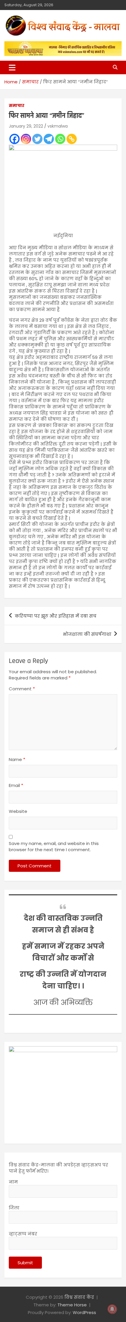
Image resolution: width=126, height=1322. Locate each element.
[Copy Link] (72, 139)
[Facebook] (14, 139)
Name (17, 759)
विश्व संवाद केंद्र (79, 1297)
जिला (14, 1208)
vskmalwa (57, 126)
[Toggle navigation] (12, 67)
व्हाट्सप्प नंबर (23, 1234)
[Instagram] (26, 139)
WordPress (84, 1312)
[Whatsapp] (60, 139)
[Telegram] (49, 139)
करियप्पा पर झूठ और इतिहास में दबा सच (55, 616)
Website (18, 811)
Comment (22, 689)
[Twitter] (37, 139)
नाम (13, 1182)
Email (16, 785)
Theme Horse (72, 1305)
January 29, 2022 (26, 126)
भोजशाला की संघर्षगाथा (87, 634)
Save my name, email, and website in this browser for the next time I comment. (54, 846)
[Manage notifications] (112, 1309)
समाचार (16, 105)
